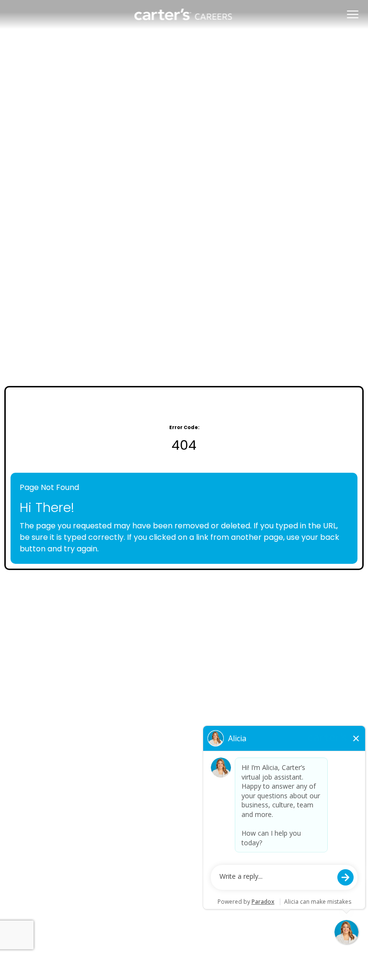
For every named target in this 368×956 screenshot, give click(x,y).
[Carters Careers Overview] (184, 14)
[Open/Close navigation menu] (352, 14)
